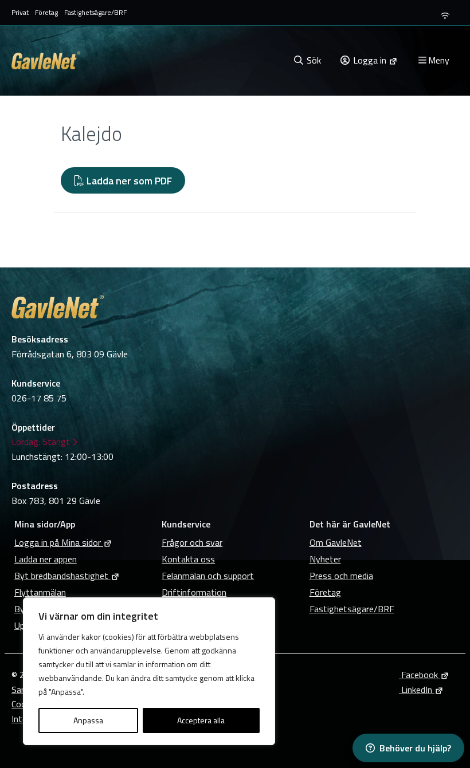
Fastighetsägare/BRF (95, 12)
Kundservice (186, 524)
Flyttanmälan (40, 592)
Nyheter (325, 559)
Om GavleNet (336, 542)
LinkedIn (415, 689)
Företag (46, 12)
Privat (20, 12)
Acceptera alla (201, 720)
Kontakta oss (188, 559)
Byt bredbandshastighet (61, 575)
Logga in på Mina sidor (57, 542)
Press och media (341, 575)
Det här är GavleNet (350, 524)
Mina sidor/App (44, 524)
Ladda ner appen (45, 559)
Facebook (418, 675)
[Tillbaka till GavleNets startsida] (147, 60)
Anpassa (88, 720)
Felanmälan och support (208, 575)
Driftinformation (194, 592)
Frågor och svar (192, 542)
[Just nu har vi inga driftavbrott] (445, 15)
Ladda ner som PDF (128, 180)
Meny (438, 60)
